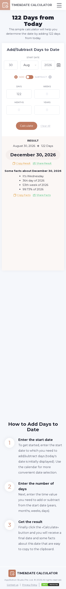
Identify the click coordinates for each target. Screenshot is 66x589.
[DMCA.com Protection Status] (50, 585)
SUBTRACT (41, 77)
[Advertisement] (33, 235)
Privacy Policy (29, 585)
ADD (21, 77)
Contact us (12, 585)
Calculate (26, 126)
